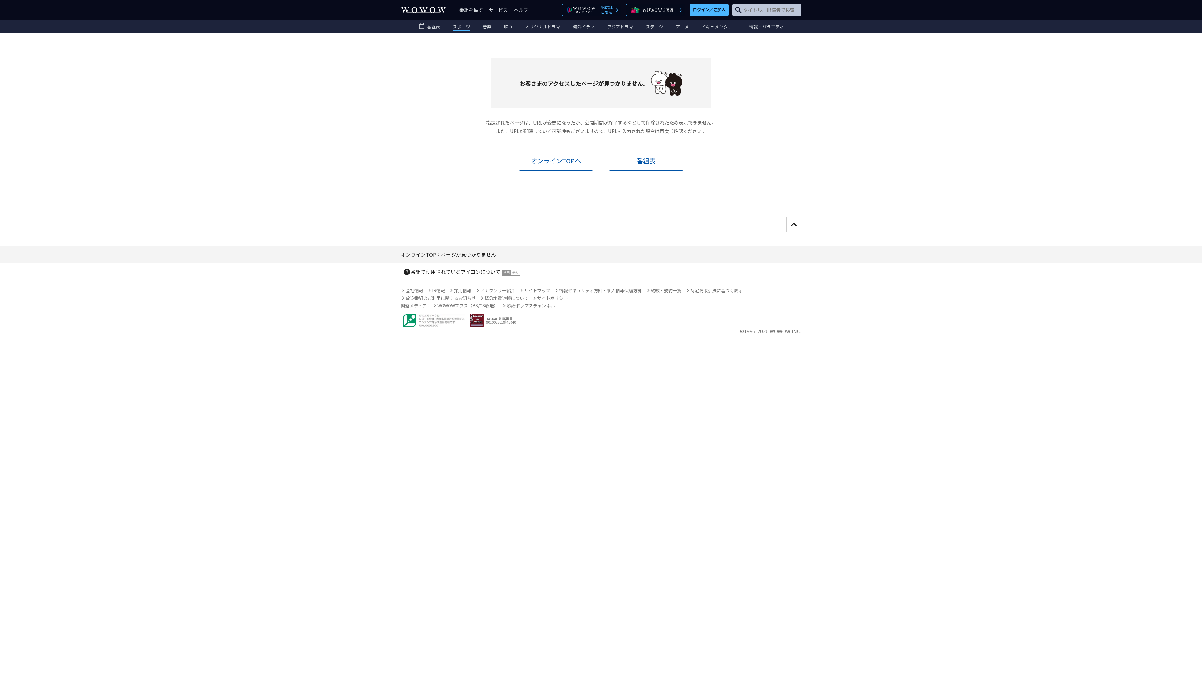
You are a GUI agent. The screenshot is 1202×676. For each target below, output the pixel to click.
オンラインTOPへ (556, 160)
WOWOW (423, 10)
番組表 (646, 160)
